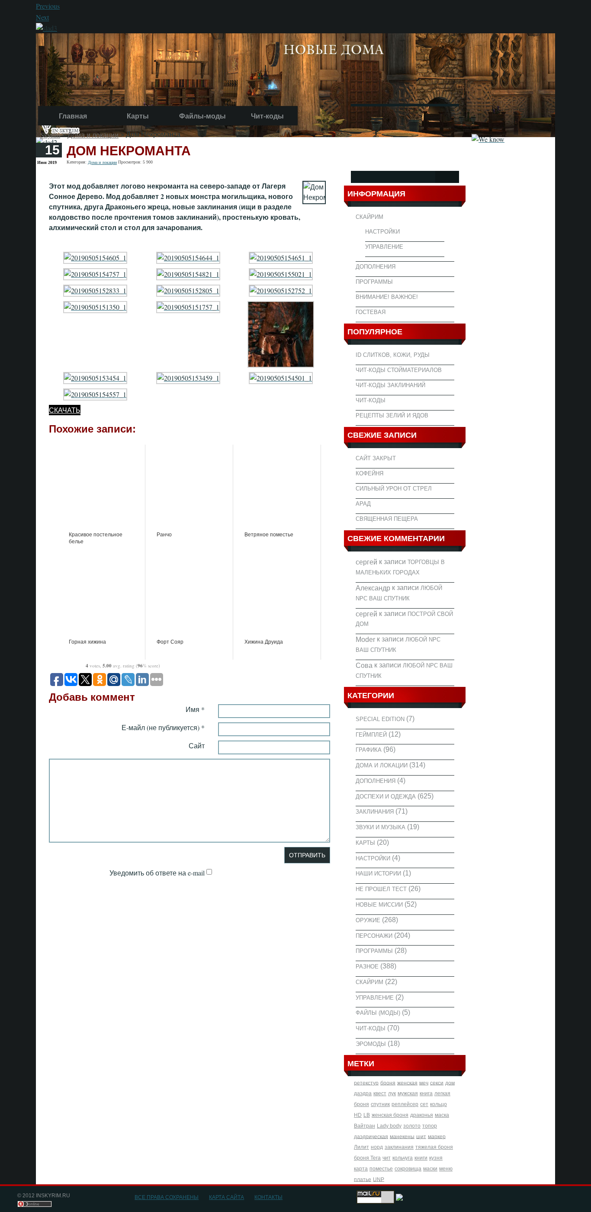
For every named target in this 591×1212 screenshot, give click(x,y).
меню (446, 1169)
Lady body (389, 1126)
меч (423, 1083)
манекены (402, 1136)
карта (361, 1169)
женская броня (390, 1115)
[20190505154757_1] (95, 273)
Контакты (268, 1197)
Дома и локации (93, 134)
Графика (369, 750)
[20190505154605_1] (95, 256)
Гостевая (370, 312)
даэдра (363, 1093)
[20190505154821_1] (188, 273)
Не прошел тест (381, 889)
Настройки (382, 231)
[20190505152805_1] (188, 289)
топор (429, 1126)
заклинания (399, 1147)
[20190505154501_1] (281, 377)
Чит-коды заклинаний (390, 385)
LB (366, 1115)
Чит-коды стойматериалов (399, 370)
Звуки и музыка (380, 827)
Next (42, 17)
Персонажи (374, 935)
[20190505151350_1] (95, 306)
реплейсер (405, 1104)
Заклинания (375, 811)
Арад (363, 503)
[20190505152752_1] (281, 289)
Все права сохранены (167, 1197)
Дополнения (375, 266)
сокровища (408, 1169)
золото (412, 1126)
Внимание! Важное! (387, 297)
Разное (367, 966)
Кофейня (369, 473)
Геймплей (371, 734)
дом (450, 1083)
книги (420, 1158)
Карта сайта (226, 1197)
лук (392, 1093)
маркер (437, 1136)
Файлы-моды (202, 116)
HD (358, 1115)
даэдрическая (371, 1136)
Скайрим (369, 217)
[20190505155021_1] (281, 273)
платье (362, 1179)
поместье (381, 1169)
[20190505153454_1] (95, 377)
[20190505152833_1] (95, 289)
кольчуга (402, 1158)
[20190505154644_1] (188, 256)
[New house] (295, 83)
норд (377, 1147)
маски (430, 1169)
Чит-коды (267, 116)
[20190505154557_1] (95, 393)
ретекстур (366, 1083)
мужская (408, 1093)
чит (386, 1158)
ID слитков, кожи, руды (393, 355)
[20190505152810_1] (280, 333)
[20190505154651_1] (281, 256)
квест (379, 1093)
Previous (48, 5)
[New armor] (46, 26)
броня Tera (367, 1158)
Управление (384, 247)
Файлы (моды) (378, 1013)
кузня (436, 1158)
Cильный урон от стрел (394, 488)
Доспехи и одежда (386, 796)
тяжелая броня (434, 1147)
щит (421, 1136)
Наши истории (378, 873)
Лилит (361, 1147)
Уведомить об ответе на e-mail (157, 872)
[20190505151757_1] (188, 306)
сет (424, 1104)
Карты (138, 116)
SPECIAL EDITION (380, 719)
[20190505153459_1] (188, 377)
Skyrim (50, 134)
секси (436, 1083)
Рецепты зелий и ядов (392, 415)
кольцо (438, 1104)
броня (387, 1083)
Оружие (368, 920)
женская (407, 1083)
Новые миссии (379, 904)
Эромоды (371, 1044)
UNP (378, 1179)
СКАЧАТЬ (64, 409)
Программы (374, 282)
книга (426, 1093)
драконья (421, 1115)
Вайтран (364, 1126)
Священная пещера (387, 519)
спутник (380, 1104)
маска (442, 1115)
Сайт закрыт (376, 458)
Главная (73, 116)
